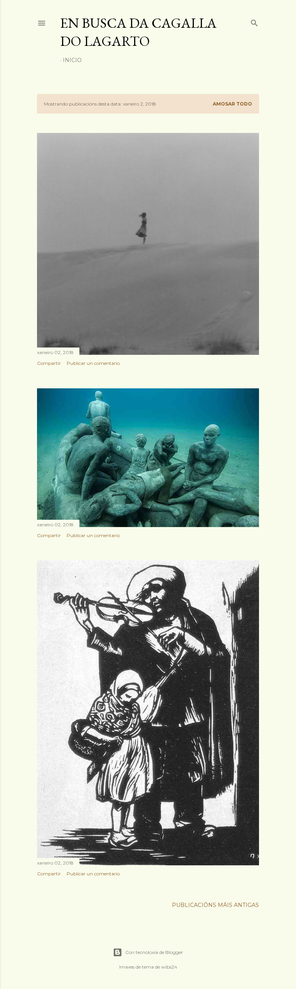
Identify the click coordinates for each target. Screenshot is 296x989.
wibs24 (169, 967)
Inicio (72, 60)
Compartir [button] (49, 363)
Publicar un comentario (93, 363)
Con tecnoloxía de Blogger (154, 952)
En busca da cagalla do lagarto (138, 32)
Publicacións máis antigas (215, 905)
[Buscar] (254, 21)
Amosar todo (232, 104)
